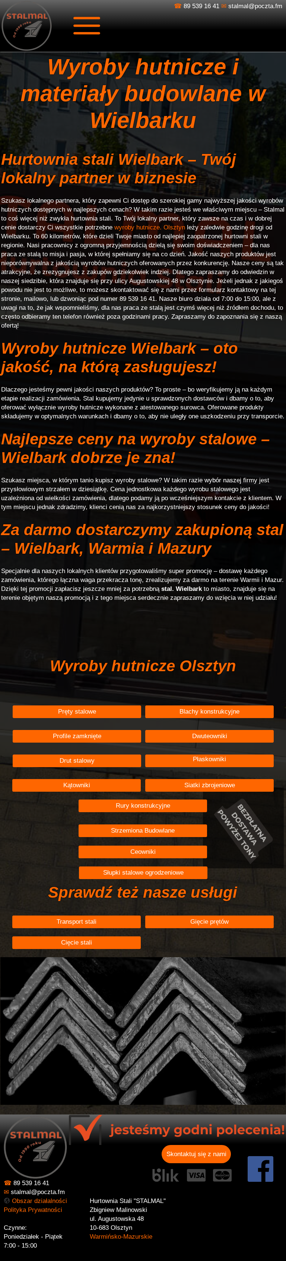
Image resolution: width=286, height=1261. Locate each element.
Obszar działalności (39, 1200)
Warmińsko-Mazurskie (121, 1236)
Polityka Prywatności (33, 1209)
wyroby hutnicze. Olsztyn (149, 227)
